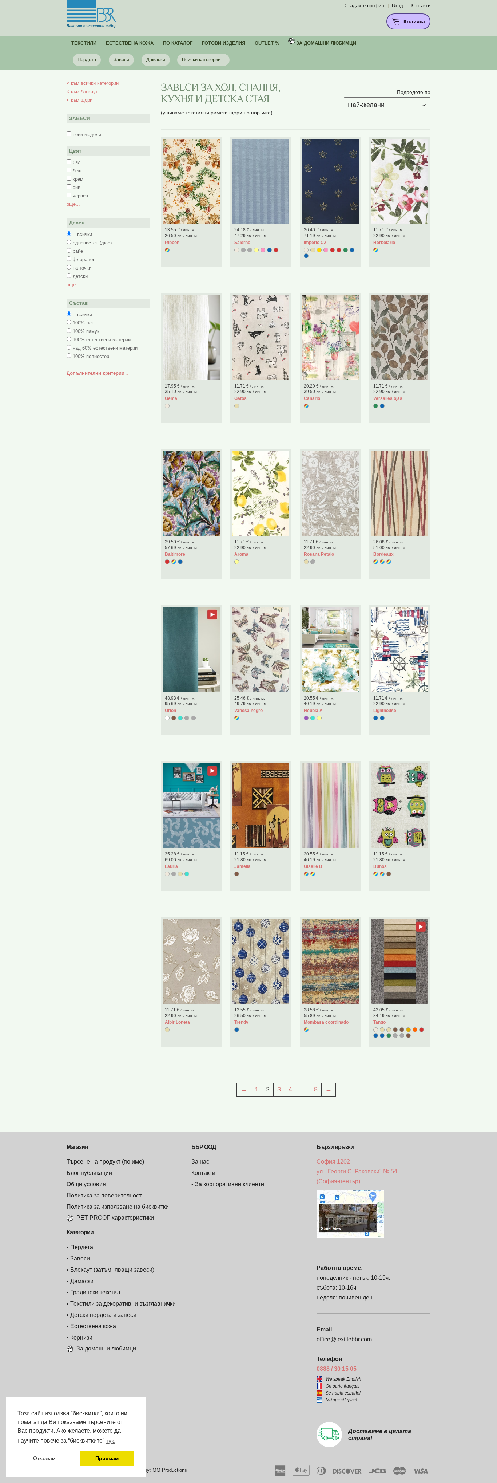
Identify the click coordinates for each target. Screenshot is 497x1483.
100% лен (83, 323)
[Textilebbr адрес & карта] (350, 1236)
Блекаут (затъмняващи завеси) (112, 1270)
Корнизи (81, 1337)
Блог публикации (89, 1173)
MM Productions (169, 1470)
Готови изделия (223, 43)
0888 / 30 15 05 (337, 1369)
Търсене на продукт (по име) (105, 1162)
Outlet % (267, 43)
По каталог (177, 43)
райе (78, 251)
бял (77, 162)
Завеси (121, 59)
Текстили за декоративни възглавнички (123, 1304)
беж (77, 170)
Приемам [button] (107, 1458)
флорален (84, 259)
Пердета (86, 59)
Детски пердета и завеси (103, 1315)
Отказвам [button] (44, 1458)
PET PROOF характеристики (115, 1218)
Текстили (83, 43)
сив (76, 187)
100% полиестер (91, 356)
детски (80, 276)
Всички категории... (203, 59)
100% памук (86, 331)
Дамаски (155, 59)
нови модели (87, 134)
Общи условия (86, 1184)
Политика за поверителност (104, 1195)
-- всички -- (84, 234)
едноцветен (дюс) (92, 242)
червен (80, 195)
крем (78, 179)
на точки (82, 268)
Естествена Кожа (130, 43)
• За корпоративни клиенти (227, 1184)
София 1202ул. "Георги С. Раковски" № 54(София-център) (357, 1171)
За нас (200, 1162)
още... (73, 204)
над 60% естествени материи (105, 348)
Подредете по (413, 92)
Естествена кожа (93, 1326)
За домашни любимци (326, 43)
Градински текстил (95, 1292)
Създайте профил (364, 5)
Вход (397, 5)
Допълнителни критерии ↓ (97, 373)
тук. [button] (110, 1441)
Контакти (420, 5)
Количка (413, 21)
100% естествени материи (102, 339)
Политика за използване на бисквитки (118, 1207)
